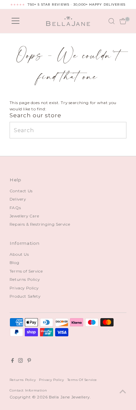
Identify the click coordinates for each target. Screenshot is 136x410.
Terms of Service (26, 271)
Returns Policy (25, 279)
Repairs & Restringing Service (40, 224)
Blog (14, 262)
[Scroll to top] (122, 391)
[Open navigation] (15, 21)
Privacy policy (51, 380)
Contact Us (21, 190)
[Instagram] (20, 361)
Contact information (28, 390)
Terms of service (82, 380)
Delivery (18, 199)
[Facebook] (13, 361)
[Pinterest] (29, 361)
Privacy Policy (24, 287)
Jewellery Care (24, 215)
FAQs (15, 207)
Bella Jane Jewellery (69, 396)
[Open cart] (122, 21)
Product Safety (25, 296)
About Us (19, 254)
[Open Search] (112, 21)
